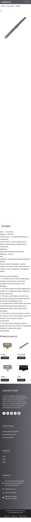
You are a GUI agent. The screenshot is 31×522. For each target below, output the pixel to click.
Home (3, 6)
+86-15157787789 (10, 492)
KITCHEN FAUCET (8, 437)
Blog (3, 459)
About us (6, 516)
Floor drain (10, 6)
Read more (5, 357)
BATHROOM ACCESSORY (10, 431)
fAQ (3, 456)
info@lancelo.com (10, 489)
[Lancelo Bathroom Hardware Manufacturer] (6, 2)
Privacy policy (23, 516)
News (4, 462)
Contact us (14, 516)
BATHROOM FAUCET (9, 434)
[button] (25, 2)
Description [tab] (6, 226)
